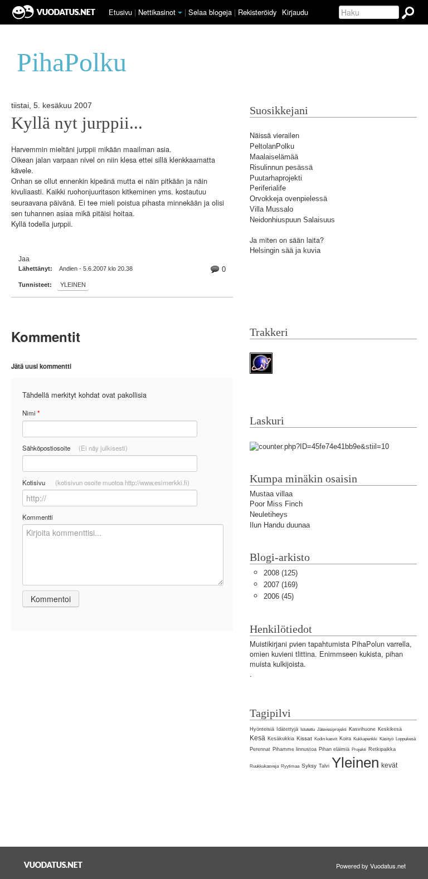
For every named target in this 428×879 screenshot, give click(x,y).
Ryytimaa (290, 766)
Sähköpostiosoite (75, 447)
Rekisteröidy (257, 12)
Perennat (260, 749)
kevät (389, 765)
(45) (279, 596)
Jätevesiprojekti (332, 729)
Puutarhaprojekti (276, 178)
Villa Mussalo (271, 209)
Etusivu (120, 12)
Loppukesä (406, 738)
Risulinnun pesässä (281, 167)
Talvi (324, 766)
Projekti (359, 749)
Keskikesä (390, 729)
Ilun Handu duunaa (280, 525)
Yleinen (73, 284)
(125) (281, 573)
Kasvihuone (362, 729)
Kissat (304, 738)
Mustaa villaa (271, 494)
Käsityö (386, 738)
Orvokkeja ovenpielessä (288, 198)
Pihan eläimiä (334, 749)
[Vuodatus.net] (53, 864)
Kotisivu (105, 482)
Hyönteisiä (262, 729)
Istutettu (307, 729)
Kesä (257, 738)
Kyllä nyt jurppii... (77, 123)
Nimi (31, 413)
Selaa (210, 12)
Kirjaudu (295, 12)
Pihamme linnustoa (295, 749)
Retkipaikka (382, 749)
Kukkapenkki (365, 738)
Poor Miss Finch (276, 504)
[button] (180, 13)
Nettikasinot (157, 12)
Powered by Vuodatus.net (371, 865)
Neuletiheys (269, 514)
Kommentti (37, 516)
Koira (345, 738)
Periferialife (268, 188)
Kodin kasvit (325, 738)
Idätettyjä (287, 729)
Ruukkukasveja (264, 766)
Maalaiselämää (274, 157)
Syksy (309, 766)
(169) (281, 584)
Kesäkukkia (281, 738)
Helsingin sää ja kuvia (285, 250)
